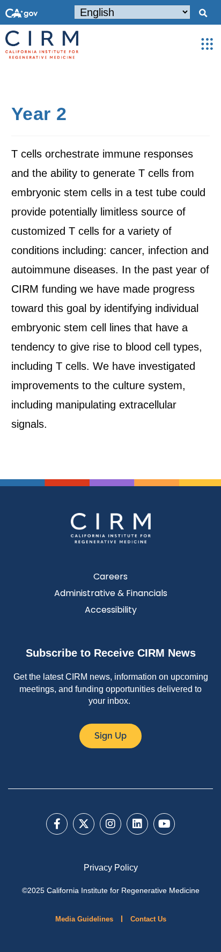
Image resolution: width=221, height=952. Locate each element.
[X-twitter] (83, 824)
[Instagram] (110, 824)
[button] (202, 13)
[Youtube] (164, 824)
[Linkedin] (137, 824)
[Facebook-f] (57, 824)
